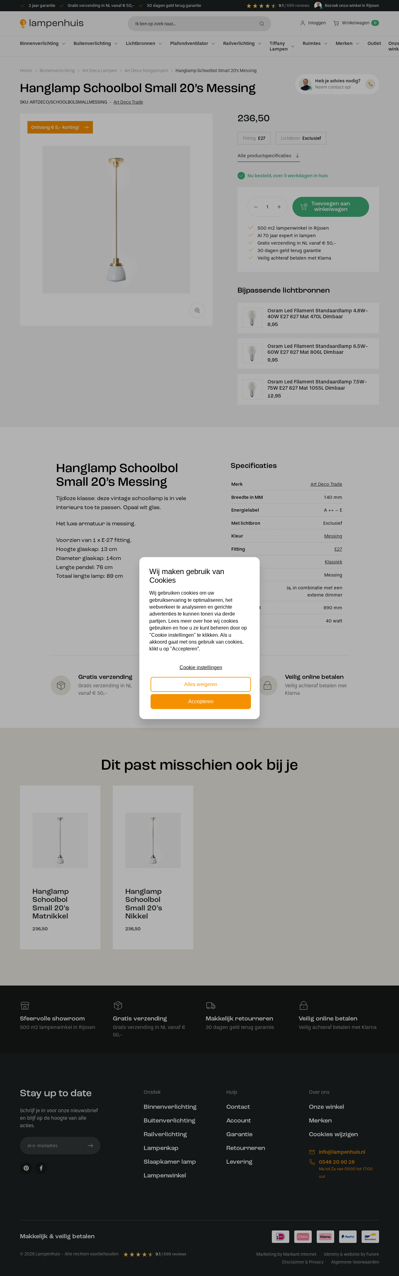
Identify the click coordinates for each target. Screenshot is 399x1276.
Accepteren (201, 701)
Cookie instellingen (201, 667)
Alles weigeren (200, 684)
